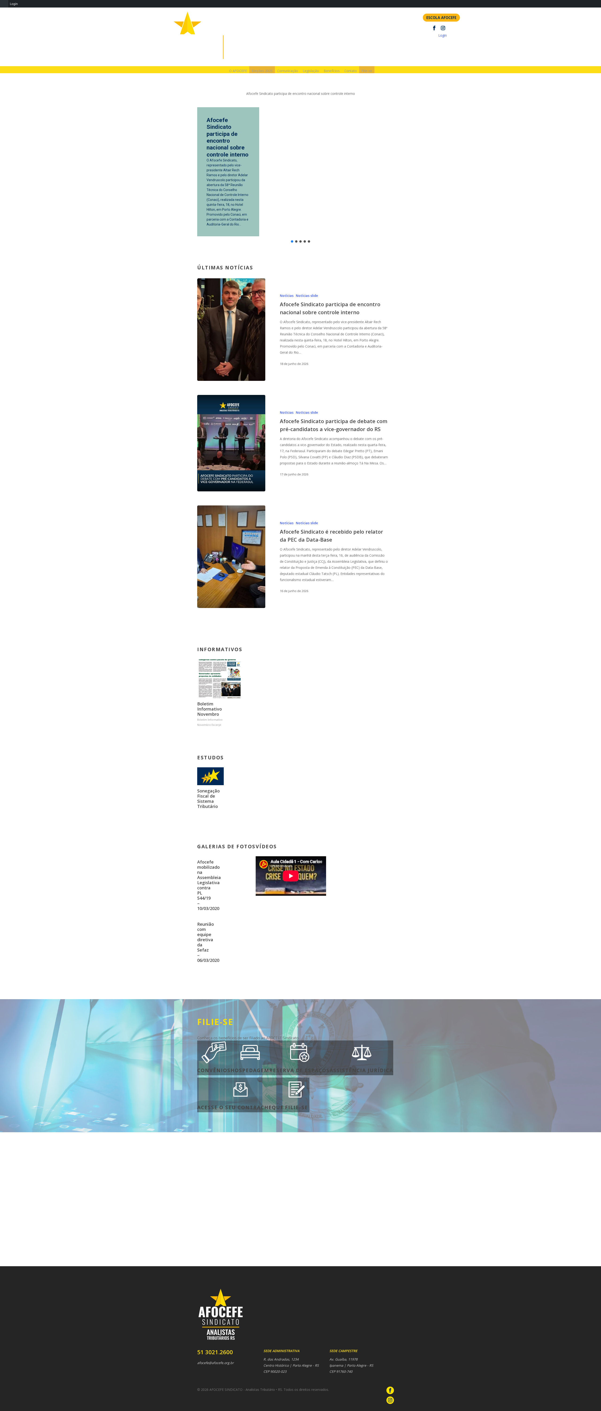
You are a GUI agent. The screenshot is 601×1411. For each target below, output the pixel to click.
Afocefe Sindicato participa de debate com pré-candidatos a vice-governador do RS (228, 132)
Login (442, 35)
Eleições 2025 (262, 71)
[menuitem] (4, 4)
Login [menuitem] (14, 4)
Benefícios (332, 71)
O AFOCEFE (238, 71)
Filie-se (367, 71)
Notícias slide (307, 295)
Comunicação (287, 71)
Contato (350, 71)
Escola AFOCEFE (441, 17)
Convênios (214, 1070)
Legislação (311, 71)
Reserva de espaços (299, 1070)
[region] (300, 166)
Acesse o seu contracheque (240, 1107)
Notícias (286, 295)
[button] (292, 241)
